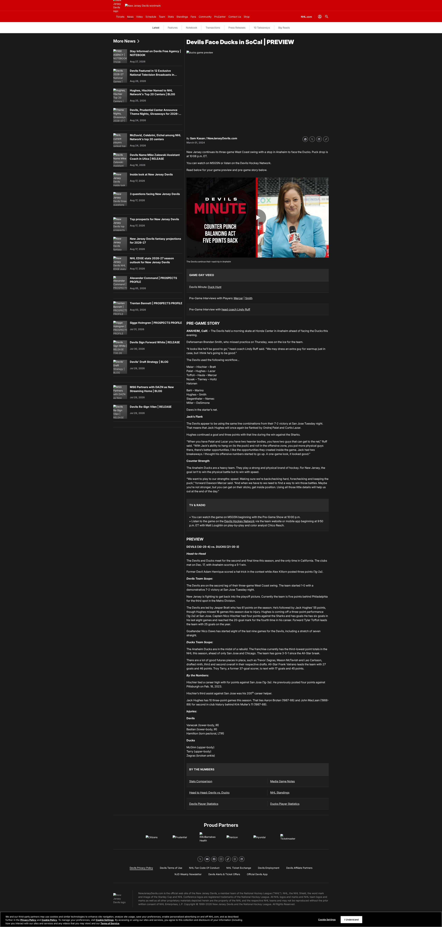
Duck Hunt (214, 287)
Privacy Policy (28, 920)
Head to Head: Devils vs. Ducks (209, 792)
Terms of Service (109, 923)
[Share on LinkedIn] (319, 139)
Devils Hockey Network (239, 521)
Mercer (238, 298)
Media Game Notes (282, 781)
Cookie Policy (49, 920)
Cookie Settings (105, 920)
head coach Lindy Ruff (236, 309)
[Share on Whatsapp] (305, 139)
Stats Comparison (200, 781)
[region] (221, 919)
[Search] (327, 17)
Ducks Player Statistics (284, 803)
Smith (248, 298)
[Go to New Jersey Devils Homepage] (143, 5)
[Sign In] (320, 17)
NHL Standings (279, 792)
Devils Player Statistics (203, 803)
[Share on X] (312, 139)
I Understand (351, 919)
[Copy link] (326, 139)
